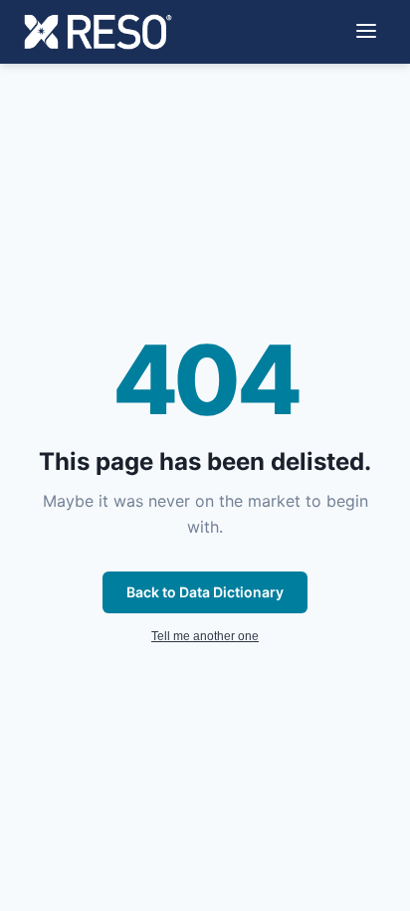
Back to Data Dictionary (205, 591)
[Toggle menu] (366, 32)
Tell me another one (205, 636)
